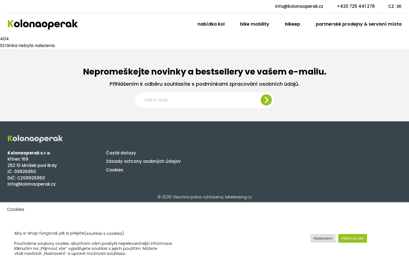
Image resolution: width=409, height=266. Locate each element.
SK (398, 6)
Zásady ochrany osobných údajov (143, 161)
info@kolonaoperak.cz (299, 6)
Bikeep (292, 24)
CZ (391, 6)
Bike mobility (254, 24)
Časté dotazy (121, 153)
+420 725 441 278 (356, 6)
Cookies (114, 170)
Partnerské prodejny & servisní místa (358, 24)
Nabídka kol (211, 24)
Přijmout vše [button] (353, 238)
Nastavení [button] (323, 238)
